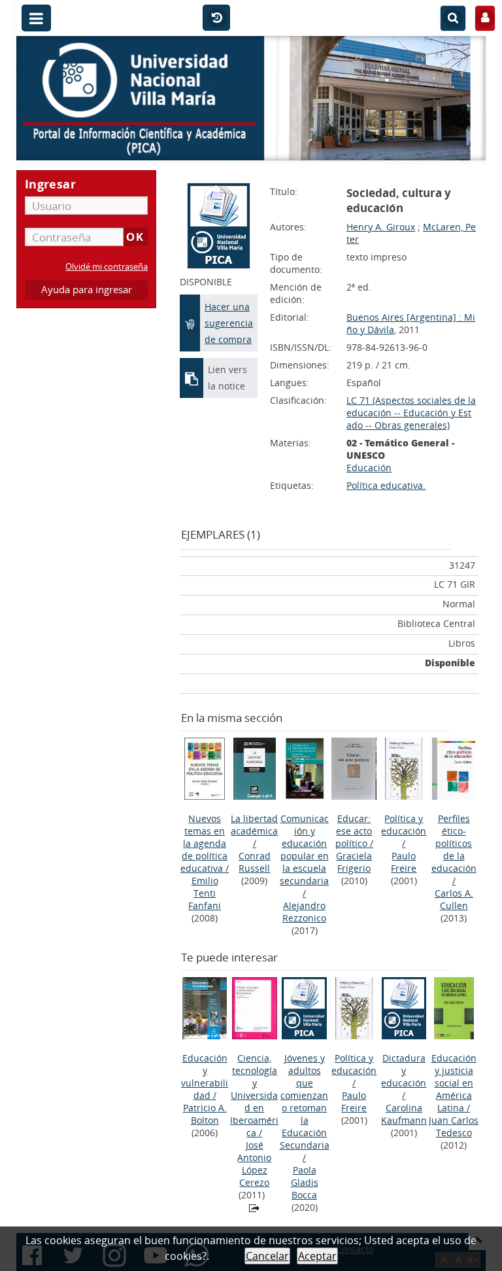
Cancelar (267, 1256)
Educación (369, 467)
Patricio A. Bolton (205, 1113)
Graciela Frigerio (354, 862)
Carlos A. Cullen (454, 899)
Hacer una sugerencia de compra (229, 323)
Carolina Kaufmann (404, 1113)
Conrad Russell (255, 862)
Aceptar (317, 1256)
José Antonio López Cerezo (254, 1164)
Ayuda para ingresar (86, 289)
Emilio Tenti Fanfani (204, 893)
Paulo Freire (403, 862)
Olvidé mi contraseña (106, 266)
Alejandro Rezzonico (304, 911)
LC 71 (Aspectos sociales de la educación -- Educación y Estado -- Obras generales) (411, 412)
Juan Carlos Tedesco (453, 1126)
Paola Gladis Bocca (304, 1182)
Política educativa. (386, 485)
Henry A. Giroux (380, 227)
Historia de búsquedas (216, 18)
